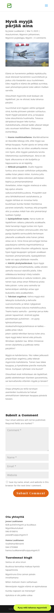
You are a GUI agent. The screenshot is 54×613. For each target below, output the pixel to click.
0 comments (40, 37)
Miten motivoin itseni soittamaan (21, 582)
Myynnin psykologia (14, 37)
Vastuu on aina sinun (15, 562)
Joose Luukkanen (16, 31)
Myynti (28, 37)
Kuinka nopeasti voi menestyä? (20, 590)
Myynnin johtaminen (29, 34)
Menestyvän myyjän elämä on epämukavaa (26, 586)
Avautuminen (11, 34)
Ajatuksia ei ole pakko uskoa (18, 595)
